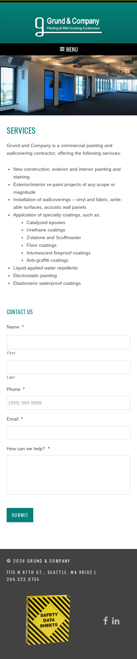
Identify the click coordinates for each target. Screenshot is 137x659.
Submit (20, 514)
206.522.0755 (23, 579)
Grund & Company (68, 27)
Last (11, 377)
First (11, 353)
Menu (71, 49)
